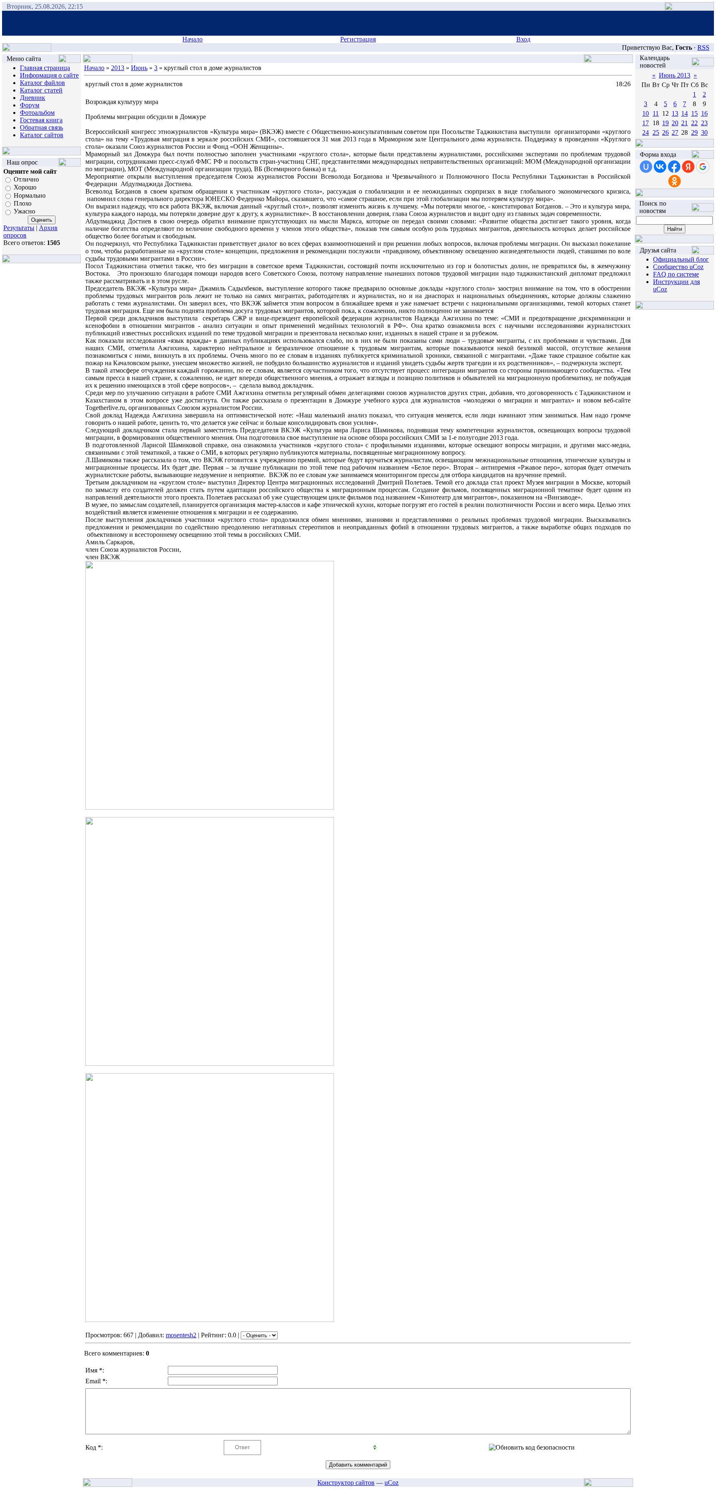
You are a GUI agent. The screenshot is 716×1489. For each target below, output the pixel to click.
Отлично (26, 179)
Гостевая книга (41, 120)
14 (684, 113)
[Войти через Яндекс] (688, 166)
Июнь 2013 (674, 75)
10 (645, 113)
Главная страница (45, 67)
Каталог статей (41, 90)
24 (645, 132)
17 (645, 122)
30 (704, 132)
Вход (523, 39)
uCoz (392, 1482)
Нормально (30, 195)
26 (665, 132)
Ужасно (24, 211)
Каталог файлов (42, 82)
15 (694, 113)
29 (694, 132)
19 (665, 122)
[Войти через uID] (646, 166)
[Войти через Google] (702, 166)
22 (694, 122)
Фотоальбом (37, 112)
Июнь (139, 67)
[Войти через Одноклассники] (674, 181)
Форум (29, 105)
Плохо (22, 203)
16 (704, 113)
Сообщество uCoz (678, 266)
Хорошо (25, 187)
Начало (192, 39)
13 (675, 113)
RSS (703, 47)
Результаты (18, 227)
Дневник (32, 97)
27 (675, 132)
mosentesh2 (181, 1335)
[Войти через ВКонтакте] (660, 166)
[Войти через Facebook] (674, 166)
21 (684, 122)
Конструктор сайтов (346, 1482)
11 (656, 113)
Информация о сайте (49, 75)
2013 (117, 67)
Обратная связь (41, 127)
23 (704, 122)
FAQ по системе (676, 274)
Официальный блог (681, 259)
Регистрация (358, 39)
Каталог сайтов (41, 134)
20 (675, 122)
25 (656, 132)
